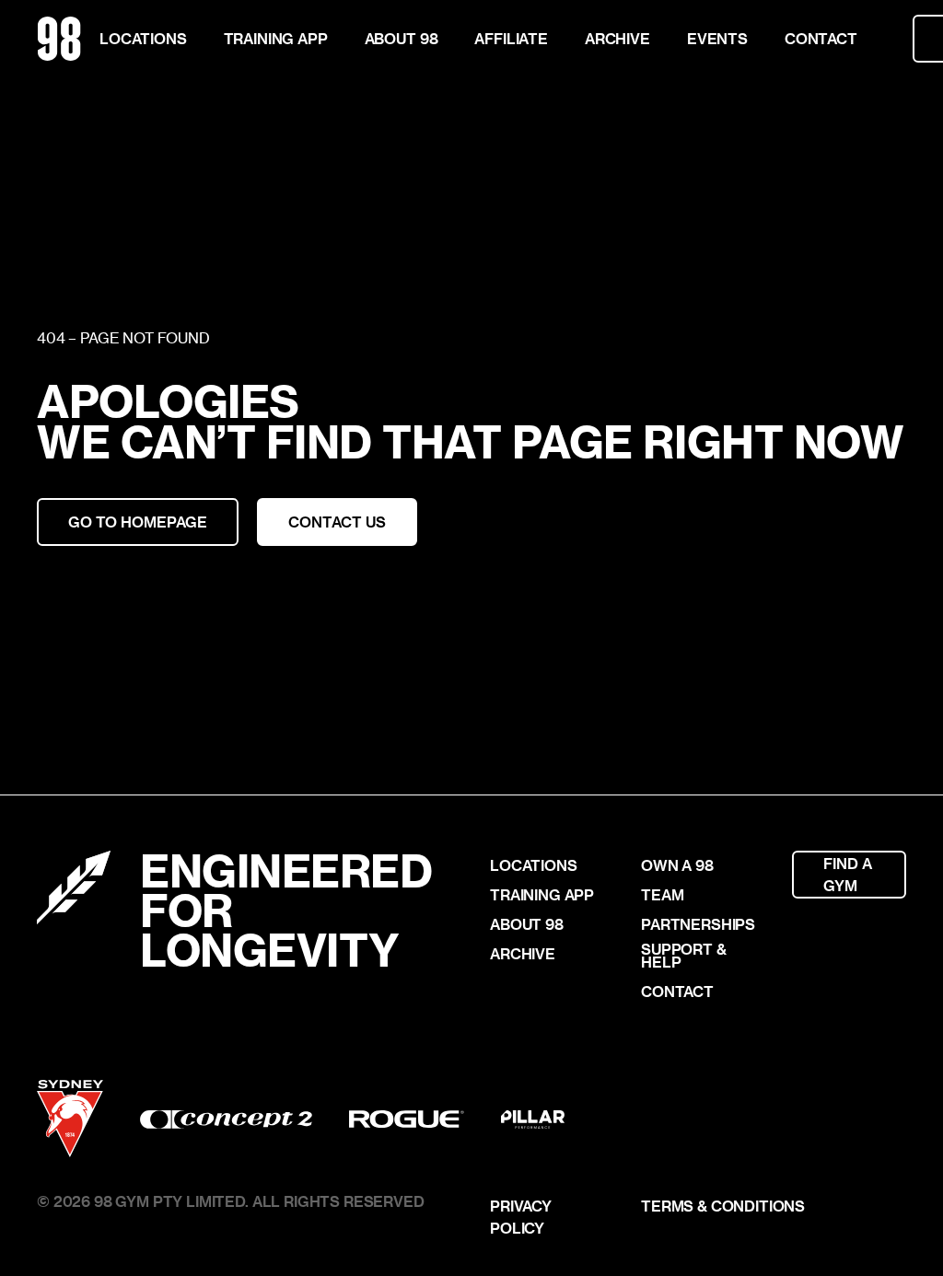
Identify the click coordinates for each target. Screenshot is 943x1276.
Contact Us (337, 521)
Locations (143, 38)
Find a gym (849, 874)
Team (662, 894)
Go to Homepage (137, 521)
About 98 (401, 38)
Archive (617, 38)
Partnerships (698, 924)
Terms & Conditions (723, 1205)
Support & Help (684, 956)
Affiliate (511, 38)
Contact (821, 38)
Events (717, 38)
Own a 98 (677, 865)
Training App (276, 38)
